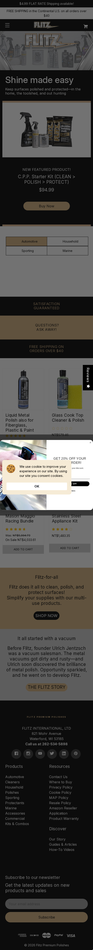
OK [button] (36, 486)
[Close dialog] (90, 442)
